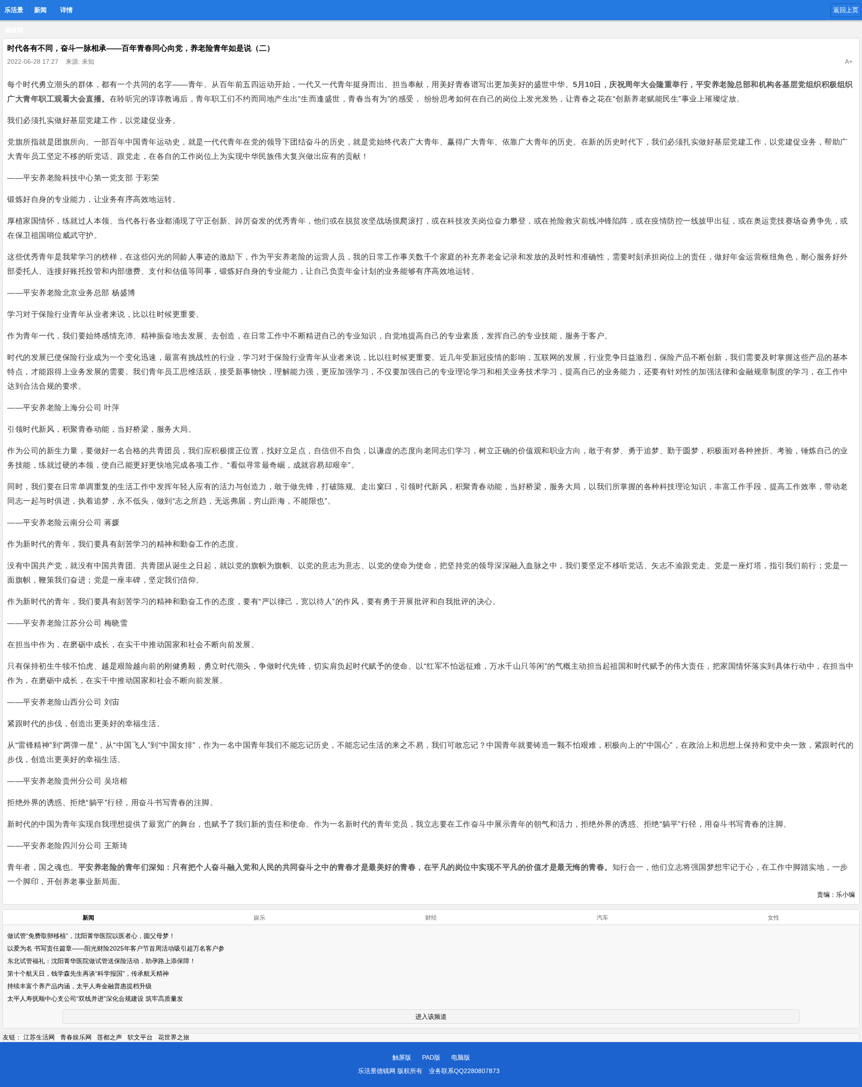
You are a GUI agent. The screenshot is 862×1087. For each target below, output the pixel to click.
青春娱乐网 (76, 1037)
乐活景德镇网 (13, 12)
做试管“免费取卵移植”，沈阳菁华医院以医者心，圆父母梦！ (91, 935)
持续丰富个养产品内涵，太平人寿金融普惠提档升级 (79, 986)
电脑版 (460, 1057)
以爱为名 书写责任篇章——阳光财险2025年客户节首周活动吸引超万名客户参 (115, 948)
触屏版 (401, 1057)
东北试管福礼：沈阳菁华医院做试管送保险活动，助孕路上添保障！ (101, 960)
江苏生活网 (39, 1037)
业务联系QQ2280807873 (464, 1070)
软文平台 (140, 1037)
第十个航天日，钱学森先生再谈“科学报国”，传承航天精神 (88, 973)
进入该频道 (431, 1016)
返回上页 (845, 9)
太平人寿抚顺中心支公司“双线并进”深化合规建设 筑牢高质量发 (95, 998)
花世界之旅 (173, 1037)
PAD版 (431, 1057)
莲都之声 (109, 1037)
